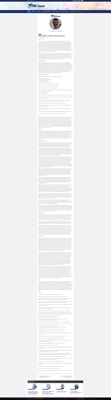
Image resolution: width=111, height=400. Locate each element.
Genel (29, 389)
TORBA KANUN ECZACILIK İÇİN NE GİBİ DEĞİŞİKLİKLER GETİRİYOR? (45, 377)
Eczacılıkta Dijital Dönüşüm (61, 391)
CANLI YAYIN (73, 11)
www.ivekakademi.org (40, 398)
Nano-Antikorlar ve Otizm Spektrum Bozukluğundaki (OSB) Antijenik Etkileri (33, 392)
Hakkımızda (38, 11)
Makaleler (40, 34)
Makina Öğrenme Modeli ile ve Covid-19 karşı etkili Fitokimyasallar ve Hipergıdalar (48, 392)
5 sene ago (58, 392)
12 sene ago (40, 37)
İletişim (77, 11)
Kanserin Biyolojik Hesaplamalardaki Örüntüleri (76, 392)
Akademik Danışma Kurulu (46, 11)
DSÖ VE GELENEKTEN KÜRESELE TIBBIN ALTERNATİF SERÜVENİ (66, 377)
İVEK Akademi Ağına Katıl (65, 11)
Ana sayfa (33, 11)
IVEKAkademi (46, 37)
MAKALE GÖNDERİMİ (56, 11)
